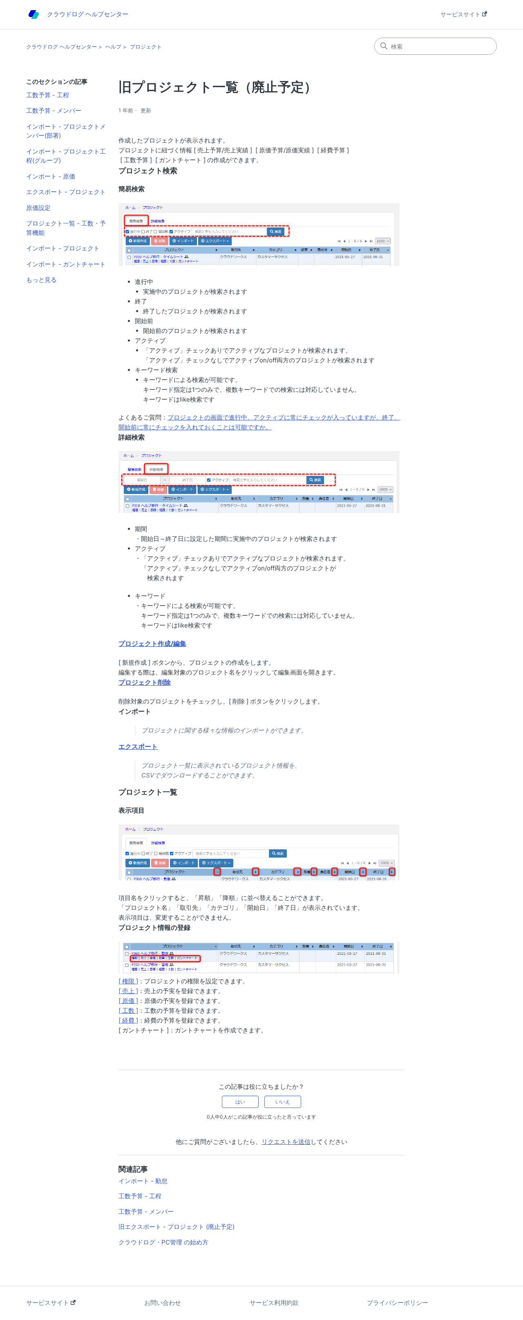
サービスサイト (461, 14)
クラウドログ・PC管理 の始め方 (163, 1242)
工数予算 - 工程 (47, 95)
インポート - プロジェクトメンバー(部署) (66, 131)
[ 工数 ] (128, 1010)
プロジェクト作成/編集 (152, 643)
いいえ (282, 1102)
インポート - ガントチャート (66, 264)
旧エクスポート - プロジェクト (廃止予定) (176, 1227)
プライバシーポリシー (397, 1303)
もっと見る (41, 280)
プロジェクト (146, 46)
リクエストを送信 (286, 1142)
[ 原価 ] (128, 1001)
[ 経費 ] (128, 1020)
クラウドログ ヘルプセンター (61, 46)
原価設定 (38, 208)
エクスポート (138, 746)
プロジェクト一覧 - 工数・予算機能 (66, 228)
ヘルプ (113, 46)
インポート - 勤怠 (143, 1181)
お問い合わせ (162, 1303)
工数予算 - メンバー (53, 110)
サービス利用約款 (274, 1303)
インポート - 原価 (50, 176)
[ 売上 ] (128, 991)
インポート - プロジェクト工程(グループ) (66, 156)
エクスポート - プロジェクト (66, 192)
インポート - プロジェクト (63, 248)
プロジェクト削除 (144, 682)
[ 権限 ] (128, 981)
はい (240, 1102)
